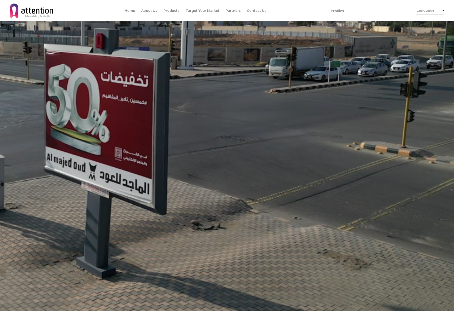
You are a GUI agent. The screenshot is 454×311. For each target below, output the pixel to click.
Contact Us (256, 11)
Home (130, 11)
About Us (149, 11)
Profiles (337, 11)
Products (171, 11)
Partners (233, 11)
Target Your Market (202, 11)
